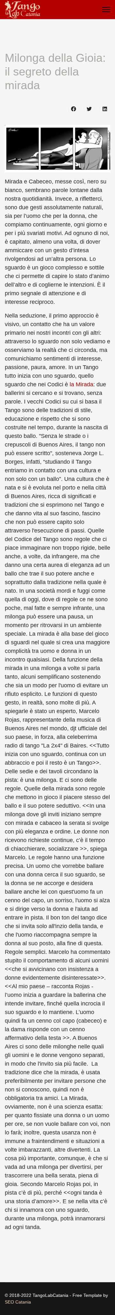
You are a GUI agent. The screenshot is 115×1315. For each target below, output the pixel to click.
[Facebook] (73, 109)
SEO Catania (18, 1301)
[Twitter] (89, 109)
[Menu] (106, 9)
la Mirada (81, 384)
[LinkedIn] (104, 109)
